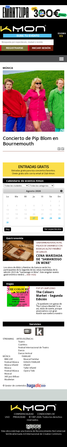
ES (61, 36)
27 (34, 218)
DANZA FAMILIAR (32, 362)
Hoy (8, 229)
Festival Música (11, 362)
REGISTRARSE (14, 48)
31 (7, 222)
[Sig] (61, 191)
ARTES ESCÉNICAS (24, 338)
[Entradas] (39, 335)
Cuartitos (22, 344)
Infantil (27, 364)
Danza (21, 350)
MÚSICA (6, 356)
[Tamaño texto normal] (59, 148)
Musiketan (9, 379)
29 (50, 218)
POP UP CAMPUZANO (45, 288)
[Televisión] (28, 335)
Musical (8, 373)
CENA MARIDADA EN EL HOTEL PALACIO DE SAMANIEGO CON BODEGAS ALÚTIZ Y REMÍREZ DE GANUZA (49, 247)
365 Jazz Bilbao (11, 376)
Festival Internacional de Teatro (33, 347)
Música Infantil (11, 364)
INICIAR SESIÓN (41, 48)
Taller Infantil (30, 367)
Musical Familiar (31, 359)
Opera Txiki (29, 370)
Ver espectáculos (53, 229)
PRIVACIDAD (19, 416)
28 (42, 218)
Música (7, 367)
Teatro (21, 341)
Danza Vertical (25, 353)
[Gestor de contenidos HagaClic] (36, 385)
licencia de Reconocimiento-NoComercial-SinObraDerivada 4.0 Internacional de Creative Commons (36, 432)
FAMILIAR (26, 356)
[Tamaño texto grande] (62, 148)
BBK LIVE (8, 359)
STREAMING (8, 338)
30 (59, 218)
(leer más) (31, 274)
